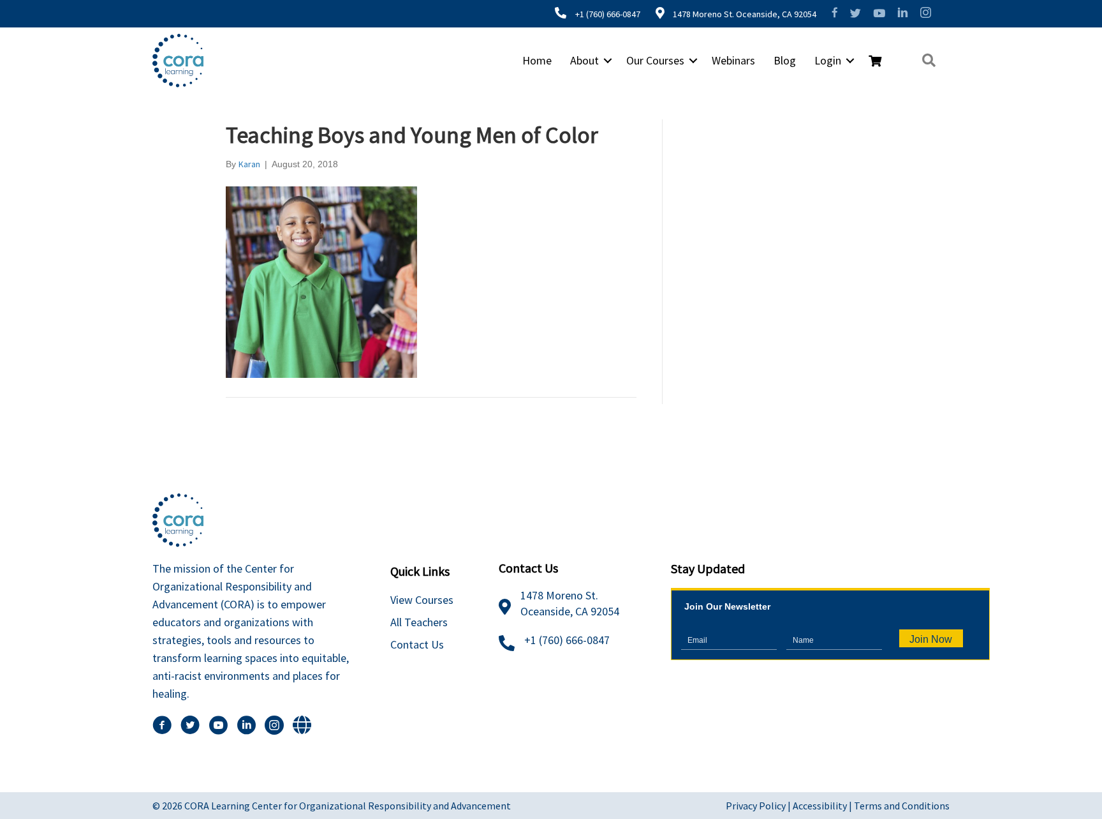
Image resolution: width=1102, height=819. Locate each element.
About (584, 60)
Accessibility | (823, 805)
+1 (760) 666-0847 (607, 14)
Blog (785, 60)
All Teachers (419, 622)
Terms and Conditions (902, 805)
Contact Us (417, 644)
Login (827, 60)
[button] (608, 60)
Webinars (733, 60)
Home (537, 60)
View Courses (421, 599)
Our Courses (655, 60)
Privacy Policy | (759, 805)
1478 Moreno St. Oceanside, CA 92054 (743, 14)
